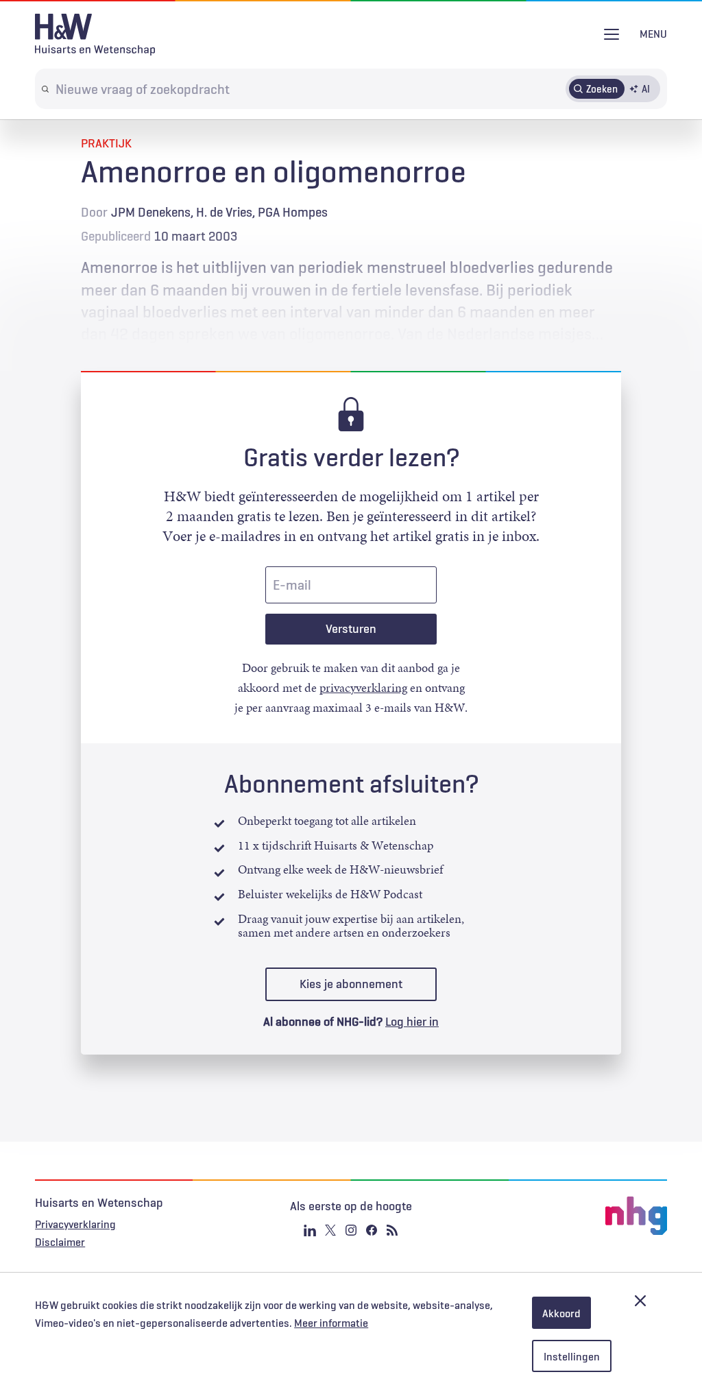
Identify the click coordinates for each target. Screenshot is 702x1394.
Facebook (371, 1230)
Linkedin (310, 1230)
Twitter (330, 1230)
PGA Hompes (293, 211)
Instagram (351, 1230)
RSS (392, 1230)
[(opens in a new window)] (562, 1216)
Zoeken (602, 88)
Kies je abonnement (351, 984)
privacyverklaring (363, 688)
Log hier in (412, 1022)
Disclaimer (60, 1242)
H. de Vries (224, 211)
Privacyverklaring (75, 1224)
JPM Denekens (151, 211)
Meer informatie (331, 1323)
